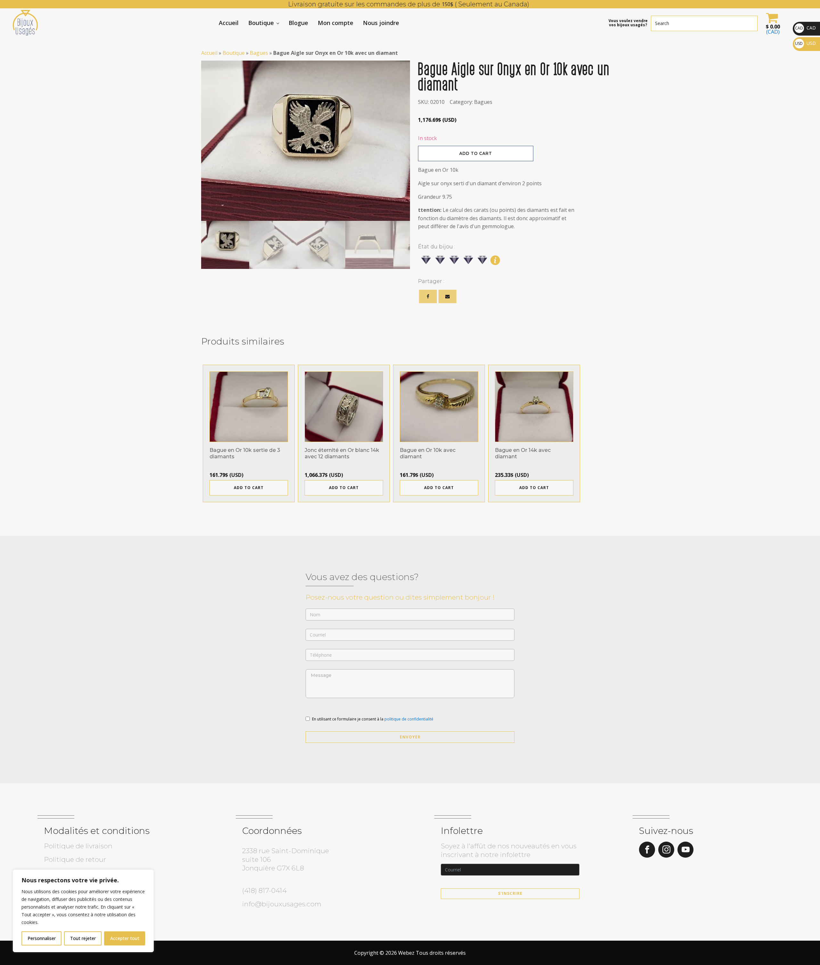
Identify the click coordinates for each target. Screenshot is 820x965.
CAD (805, 28)
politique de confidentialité (408, 719)
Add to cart (475, 153)
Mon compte (335, 23)
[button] (772, 22)
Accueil (229, 23)
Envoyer (410, 737)
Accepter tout (124, 938)
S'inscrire (510, 893)
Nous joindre (381, 23)
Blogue (298, 23)
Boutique (261, 23)
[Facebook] (428, 296)
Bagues (259, 52)
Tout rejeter (83, 938)
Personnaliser (42, 938)
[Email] (447, 296)
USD (805, 43)
